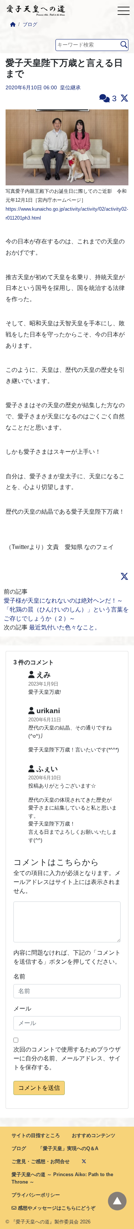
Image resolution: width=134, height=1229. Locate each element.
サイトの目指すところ (36, 1135)
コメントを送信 (39, 1088)
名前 (19, 976)
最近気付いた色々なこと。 (64, 627)
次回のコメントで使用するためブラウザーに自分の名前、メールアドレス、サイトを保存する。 (67, 1058)
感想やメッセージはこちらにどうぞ (55, 1208)
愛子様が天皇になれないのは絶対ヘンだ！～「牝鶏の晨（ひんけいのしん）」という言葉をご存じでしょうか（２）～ (66, 609)
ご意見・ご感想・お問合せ (41, 1161)
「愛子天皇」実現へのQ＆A (68, 1148)
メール (22, 1008)
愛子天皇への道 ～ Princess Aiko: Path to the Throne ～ (62, 1178)
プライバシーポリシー (36, 1195)
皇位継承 (70, 87)
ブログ (30, 24)
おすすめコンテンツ (93, 1135)
